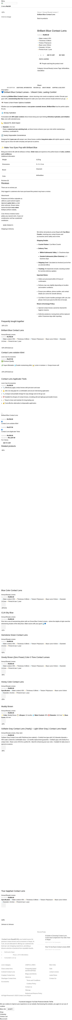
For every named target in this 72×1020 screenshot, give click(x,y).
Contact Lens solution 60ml (12, 352)
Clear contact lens (7, 968)
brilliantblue (65, 68)
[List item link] (18, 955)
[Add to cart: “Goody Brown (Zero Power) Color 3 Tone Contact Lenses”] (3, 671)
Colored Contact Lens (8, 972)
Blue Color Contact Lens (11, 590)
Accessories (5, 981)
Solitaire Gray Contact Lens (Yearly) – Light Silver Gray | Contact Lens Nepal (33, 729)
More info (3, 1009)
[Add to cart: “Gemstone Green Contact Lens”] (3, 649)
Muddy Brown (7, 706)
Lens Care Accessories (8, 357)
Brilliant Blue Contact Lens (12, 330)
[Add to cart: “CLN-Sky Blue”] (3, 627)
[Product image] (10, 376)
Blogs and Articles (31, 974)
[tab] (11, 87)
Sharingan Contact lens (8, 978)
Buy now (62, 55)
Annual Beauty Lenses (50, 12)
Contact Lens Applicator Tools (14, 379)
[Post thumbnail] (40, 939)
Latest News (53, 975)
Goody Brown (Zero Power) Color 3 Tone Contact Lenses (25, 657)
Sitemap (27, 990)
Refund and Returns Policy (33, 993)
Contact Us (52, 978)
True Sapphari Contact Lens (13, 891)
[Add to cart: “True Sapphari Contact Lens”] (3, 905)
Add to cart (51, 55)
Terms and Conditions (33, 980)
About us (28, 977)
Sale (50, 968)
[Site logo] (9, 3)
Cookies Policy (31, 983)
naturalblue (40, 70)
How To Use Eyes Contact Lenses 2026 (57, 947)
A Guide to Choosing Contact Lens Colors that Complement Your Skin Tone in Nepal (57, 937)
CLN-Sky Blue (7, 613)
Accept (10, 1009)
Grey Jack (19, 733)
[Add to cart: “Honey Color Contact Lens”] (3, 696)
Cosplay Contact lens (8, 975)
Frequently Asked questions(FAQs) (30, 969)
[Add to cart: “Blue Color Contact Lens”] (3, 604)
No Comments (56, 942)
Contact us (28, 987)
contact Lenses (54, 972)
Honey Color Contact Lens (12, 682)
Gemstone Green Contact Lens (14, 635)
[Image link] (18, 934)
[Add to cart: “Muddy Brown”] (3, 721)
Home (39, 12)
